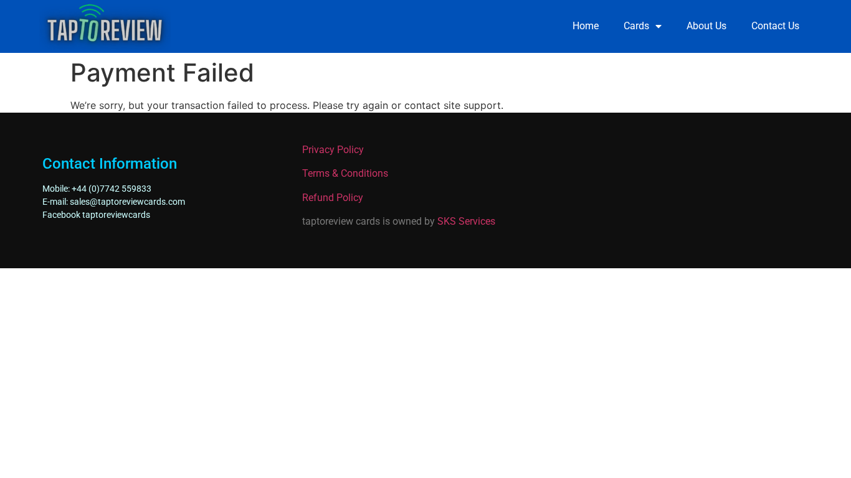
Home (586, 26)
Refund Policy (332, 198)
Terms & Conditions (345, 173)
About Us (706, 26)
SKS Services (466, 221)
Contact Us (775, 26)
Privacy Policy (333, 150)
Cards (636, 26)
